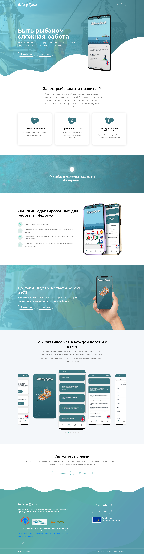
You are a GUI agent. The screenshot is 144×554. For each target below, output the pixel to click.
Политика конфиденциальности (115, 551)
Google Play (27, 54)
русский (119, 4)
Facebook (62, 473)
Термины (101, 551)
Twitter (83, 473)
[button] (65, 433)
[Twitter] (22, 543)
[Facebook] (19, 543)
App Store (45, 54)
